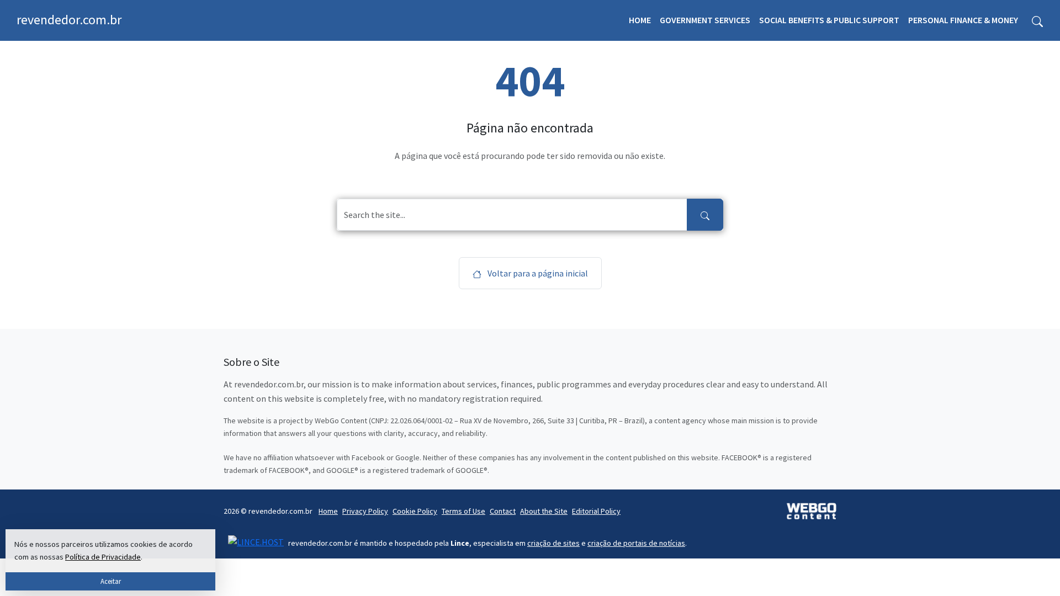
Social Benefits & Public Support (829, 19)
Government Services (705, 19)
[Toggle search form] (1037, 20)
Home (640, 19)
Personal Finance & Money (963, 19)
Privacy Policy (365, 511)
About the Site (544, 511)
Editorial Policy (596, 511)
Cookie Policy (415, 511)
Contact (503, 511)
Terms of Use (463, 511)
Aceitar (110, 581)
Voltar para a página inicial (537, 273)
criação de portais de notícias (636, 543)
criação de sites (553, 543)
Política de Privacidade (103, 557)
